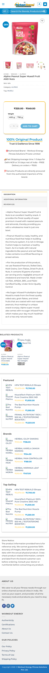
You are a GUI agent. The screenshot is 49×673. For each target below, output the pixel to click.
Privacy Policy (8, 651)
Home (6, 74)
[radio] (12, 117)
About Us (6, 629)
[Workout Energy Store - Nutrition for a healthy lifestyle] (24, 4)
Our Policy (7, 646)
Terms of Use (8, 655)
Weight (11, 114)
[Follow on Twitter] (13, 606)
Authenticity (8, 620)
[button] (3, 4)
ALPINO (23, 74)
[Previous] (7, 39)
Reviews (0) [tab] (9, 204)
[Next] (41, 39)
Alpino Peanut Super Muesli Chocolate (7, 359)
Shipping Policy (9, 659)
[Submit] (44, 11)
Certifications (8, 624)
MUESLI (10, 91)
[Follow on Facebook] (4, 606)
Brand (14, 74)
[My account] (39, 4)
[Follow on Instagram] (8, 606)
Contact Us (7, 633)
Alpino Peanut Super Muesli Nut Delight (23, 359)
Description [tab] (9, 194)
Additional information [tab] (15, 199)
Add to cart (30, 126)
